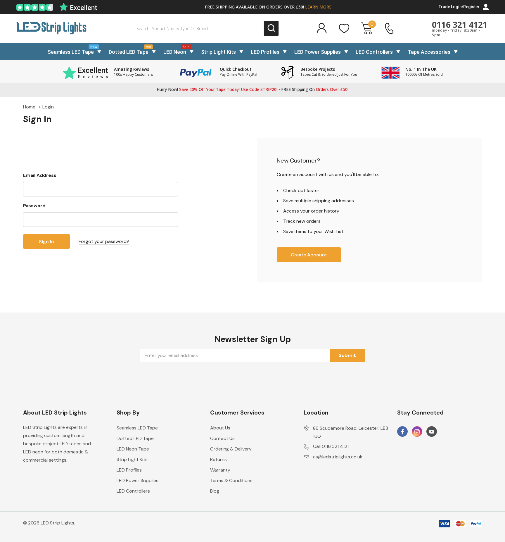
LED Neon (174, 52)
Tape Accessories (429, 52)
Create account (309, 255)
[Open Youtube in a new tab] (432, 432)
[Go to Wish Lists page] (344, 28)
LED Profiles (265, 52)
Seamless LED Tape (71, 52)
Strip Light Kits (218, 52)
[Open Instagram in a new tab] (417, 432)
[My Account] (321, 28)
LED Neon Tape (133, 449)
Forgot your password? (104, 241)
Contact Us (222, 438)
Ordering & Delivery (231, 449)
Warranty (220, 470)
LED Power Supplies (317, 52)
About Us (220, 428)
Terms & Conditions (231, 480)
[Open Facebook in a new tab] (402, 432)
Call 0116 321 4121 (331, 446)
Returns (218, 459)
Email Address (39, 175)
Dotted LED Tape (128, 52)
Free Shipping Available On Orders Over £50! (268, 7)
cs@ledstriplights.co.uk (337, 457)
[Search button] (271, 28)
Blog (214, 491)
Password (34, 206)
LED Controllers (374, 52)
